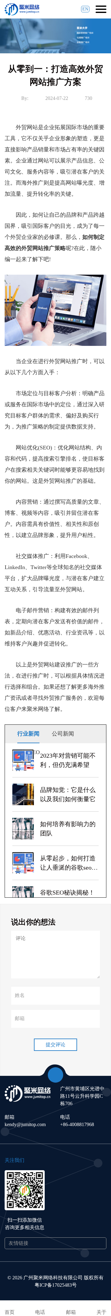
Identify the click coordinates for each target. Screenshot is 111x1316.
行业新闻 (28, 734)
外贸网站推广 (38, 248)
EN (85, 9)
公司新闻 (63, 734)
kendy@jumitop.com (25, 1124)
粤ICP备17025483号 (56, 1285)
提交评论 (55, 1044)
